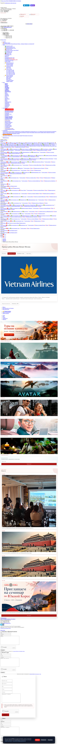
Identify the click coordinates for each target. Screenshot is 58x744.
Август (10, 79)
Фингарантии (7, 121)
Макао (6, 100)
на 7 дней (8, 71)
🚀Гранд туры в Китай (14, 142)
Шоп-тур (6, 56)
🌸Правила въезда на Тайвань (48, 193)
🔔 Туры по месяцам (9, 75)
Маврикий (7, 102)
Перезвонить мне (3, 140)
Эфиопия (7, 94)
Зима (7, 66)
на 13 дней (8, 74)
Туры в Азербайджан (4, 188)
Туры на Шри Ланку (4, 165)
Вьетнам (15, 43)
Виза (4, 316)
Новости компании (8, 122)
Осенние (8, 64)
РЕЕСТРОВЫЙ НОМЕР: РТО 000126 (13, 0)
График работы (43, 132)
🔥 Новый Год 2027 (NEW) (9, 143)
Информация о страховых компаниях (22, 131)
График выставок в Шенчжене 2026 (50, 145)
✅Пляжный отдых (53, 143)
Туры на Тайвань (3, 193)
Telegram (27, 5)
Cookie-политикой (8, 740)
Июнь (9, 78)
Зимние (11, 64)
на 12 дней (13, 73)
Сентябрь (8, 80)
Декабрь (11, 81)
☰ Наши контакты (4, 22)
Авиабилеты (5, 318)
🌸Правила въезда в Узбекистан (37, 203)
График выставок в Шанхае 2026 (22, 145)
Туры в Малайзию (4, 155)
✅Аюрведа (29, 161)
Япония (12, 43)
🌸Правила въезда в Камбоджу (49, 180)
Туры (4, 44)
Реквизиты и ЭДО (8, 119)
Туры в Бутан (3, 225)
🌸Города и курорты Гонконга (27, 150)
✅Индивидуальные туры (22, 144)
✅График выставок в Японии (26, 208)
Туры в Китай (3, 142)
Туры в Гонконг (3, 149)
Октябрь (11, 80)
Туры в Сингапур (3, 215)
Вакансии (48, 132)
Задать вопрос (7, 124)
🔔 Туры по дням (8, 69)
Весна (9, 66)
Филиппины (7, 104)
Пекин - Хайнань (21, 43)
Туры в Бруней (3, 228)
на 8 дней (12, 71)
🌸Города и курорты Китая (5, 147)
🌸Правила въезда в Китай (19, 147)
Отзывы (27, 132)
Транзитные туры (11, 59)
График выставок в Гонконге (8, 150)
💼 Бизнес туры (8, 53)
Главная (4, 238)
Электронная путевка (9, 128)
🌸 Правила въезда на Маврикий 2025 (45, 211)
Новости (4, 240)
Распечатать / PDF (11, 253)
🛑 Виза (7, 142)
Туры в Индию (3, 161)
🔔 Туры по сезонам (9, 65)
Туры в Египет (3, 213)
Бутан (6, 96)
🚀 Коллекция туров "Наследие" (31, 142)
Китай (4, 43)
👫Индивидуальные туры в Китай (11, 50)
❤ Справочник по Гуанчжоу (8, 308)
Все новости (29, 615)
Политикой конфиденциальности (19, 740)
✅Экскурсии (25, 211)
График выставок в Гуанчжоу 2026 (35, 145)
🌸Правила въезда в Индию (15, 162)
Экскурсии (7, 55)
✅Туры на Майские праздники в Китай (35, 144)
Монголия (7, 95)
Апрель (10, 77)
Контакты (7, 131)
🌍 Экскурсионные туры (10, 47)
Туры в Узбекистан (4, 203)
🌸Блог (12, 147)
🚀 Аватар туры (22, 142)
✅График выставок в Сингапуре (43, 215)
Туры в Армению (3, 186)
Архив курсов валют (3, 21)
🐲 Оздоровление (8, 52)
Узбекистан (7, 103)
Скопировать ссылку (20, 253)
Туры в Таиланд (3, 168)
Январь (7, 76)
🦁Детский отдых (8, 49)
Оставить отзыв (8, 123)
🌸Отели (27, 147)
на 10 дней (12, 72)
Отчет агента (7, 120)
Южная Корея (8, 43)
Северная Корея (8, 101)
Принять (37, 739)
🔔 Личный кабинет (7, 135)
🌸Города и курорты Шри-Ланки (35, 165)
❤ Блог (4, 307)
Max (33, 5)
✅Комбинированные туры (26, 143)
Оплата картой (14, 132)
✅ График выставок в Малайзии (50, 155)
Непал (6, 99)
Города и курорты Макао (14, 223)
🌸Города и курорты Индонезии (9, 159)
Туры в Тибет (7, 61)
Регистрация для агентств (28, 135)
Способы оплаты (8, 126)
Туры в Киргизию (4, 232)
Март (7, 77)
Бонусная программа (9, 112)
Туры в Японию (3, 208)
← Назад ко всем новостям (5, 303)
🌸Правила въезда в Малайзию (29, 156)
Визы (4, 82)
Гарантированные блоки (9, 129)
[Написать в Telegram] (1, 625)
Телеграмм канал (8, 125)
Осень (9, 67)
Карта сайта (2, 630)
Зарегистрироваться (6, 312)
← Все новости (3, 253)
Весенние (8, 63)
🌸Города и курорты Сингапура (15, 216)
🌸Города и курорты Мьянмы (32, 218)
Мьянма (6, 93)
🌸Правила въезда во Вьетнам (13, 153)
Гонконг (6, 97)
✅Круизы (22, 213)
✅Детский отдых (45, 143)
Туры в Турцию (3, 170)
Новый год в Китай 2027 (29, 43)
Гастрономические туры (9, 57)
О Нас (4, 131)
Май (7, 78)
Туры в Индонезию (4, 158)
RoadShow (7, 115)
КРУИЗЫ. (9, 58)
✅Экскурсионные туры (37, 143)
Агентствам (5, 108)
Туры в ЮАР (3, 199)
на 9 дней (8, 72)
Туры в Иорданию (4, 230)
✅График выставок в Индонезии (46, 158)
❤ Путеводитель (6, 309)
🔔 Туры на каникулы (9, 62)
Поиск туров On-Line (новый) (16, 135)
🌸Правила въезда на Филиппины (15, 173)
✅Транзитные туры (47, 144)
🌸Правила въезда (37, 170)
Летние (11, 63)
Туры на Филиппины (4, 172)
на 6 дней (12, 70)
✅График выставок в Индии (38, 161)
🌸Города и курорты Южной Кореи (13, 206)
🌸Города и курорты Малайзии (13, 156)
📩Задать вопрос (17, 150)
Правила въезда (14, 186)
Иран (6, 92)
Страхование (7, 127)
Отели (4, 317)
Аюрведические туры (9, 60)
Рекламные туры (8, 54)
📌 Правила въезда (16, 188)
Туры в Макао (3, 223)
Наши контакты (6, 137)
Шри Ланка (7, 98)
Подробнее (50, 739)
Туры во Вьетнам (3, 152)
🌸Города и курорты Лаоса (30, 177)
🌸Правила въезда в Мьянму (47, 218)
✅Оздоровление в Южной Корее (29, 205)
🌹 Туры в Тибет (17, 143)
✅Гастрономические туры (48, 205)
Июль (7, 79)
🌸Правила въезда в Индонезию (25, 159)
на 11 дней (8, 73)
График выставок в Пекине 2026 (9, 145)
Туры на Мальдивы (4, 175)
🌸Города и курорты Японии (44, 208)
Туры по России (3, 184)
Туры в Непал (3, 190)
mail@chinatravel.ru (8, 27)
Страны (4, 41)
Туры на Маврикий (4, 211)
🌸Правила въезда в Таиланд (38, 168)
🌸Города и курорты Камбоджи (34, 180)
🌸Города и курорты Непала (38, 190)
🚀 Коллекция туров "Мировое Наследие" (46, 142)
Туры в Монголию (4, 196)
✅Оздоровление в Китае (12, 144)
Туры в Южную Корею (5, 205)
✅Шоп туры (23, 196)
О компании (5, 130)
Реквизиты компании (22, 132)
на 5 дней (8, 70)
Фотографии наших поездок (34, 132)
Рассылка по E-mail (8, 116)
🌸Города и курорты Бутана (39, 225)
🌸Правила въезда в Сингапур (31, 216)
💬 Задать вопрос (29, 23)
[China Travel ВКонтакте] (3, 625)
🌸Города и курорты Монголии (39, 196)
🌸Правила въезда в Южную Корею (30, 206)
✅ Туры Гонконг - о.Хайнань (47, 149)
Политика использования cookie (5, 628)
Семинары (7, 113)
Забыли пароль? (6, 313)
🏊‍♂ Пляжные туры (8, 51)
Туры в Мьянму (3, 218)
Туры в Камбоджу (4, 180)
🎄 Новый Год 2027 (9, 45)
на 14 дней (13, 74)
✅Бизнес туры (3, 144)
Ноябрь (7, 81)
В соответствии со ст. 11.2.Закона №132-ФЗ (38, 131)
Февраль (11, 76)
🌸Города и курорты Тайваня (33, 193)
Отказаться (43, 739)
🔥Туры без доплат (6, 42)
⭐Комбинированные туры (10, 48)
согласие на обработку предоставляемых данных (19, 651)
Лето (7, 67)
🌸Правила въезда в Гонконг (41, 150)
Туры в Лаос (2, 177)
